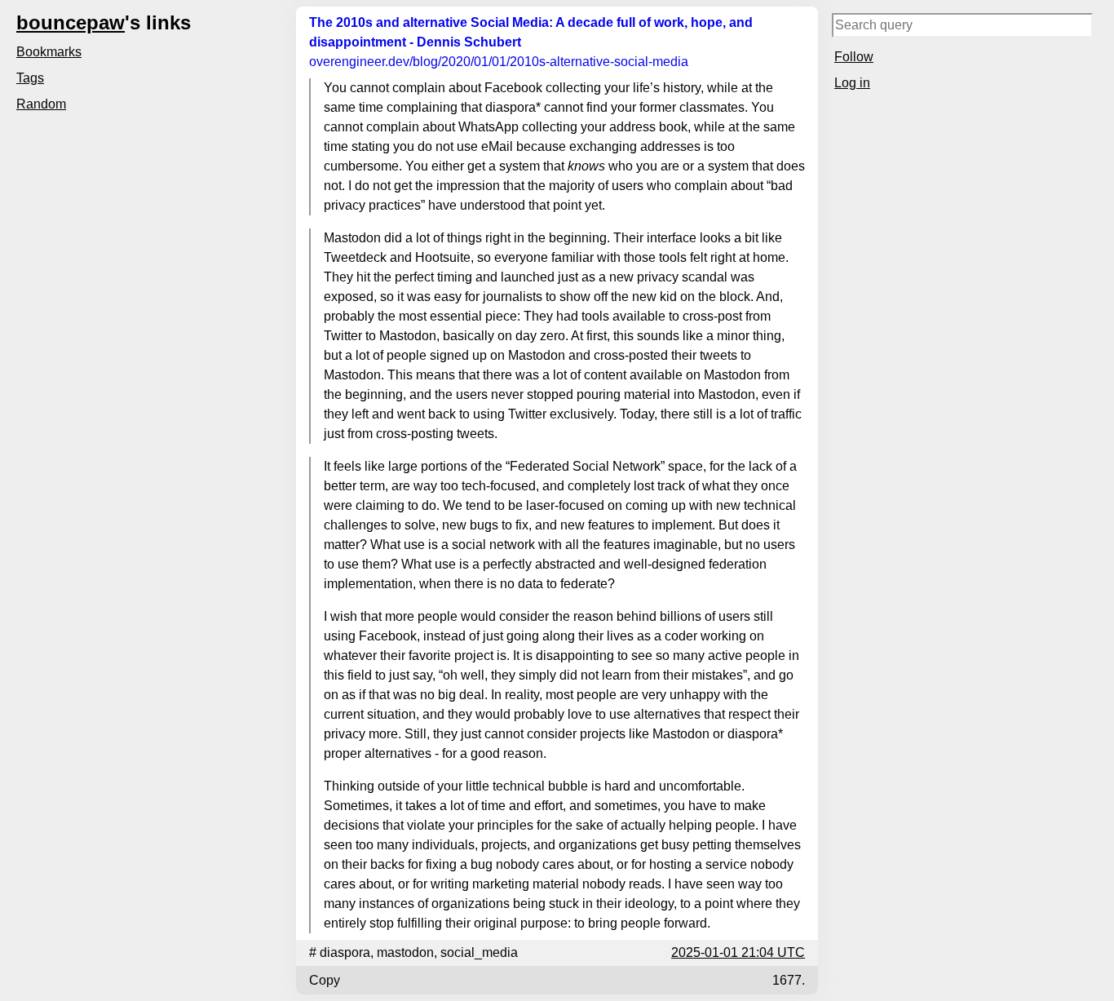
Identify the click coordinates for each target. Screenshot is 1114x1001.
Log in (852, 83)
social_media (479, 952)
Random (41, 104)
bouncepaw (70, 22)
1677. (788, 980)
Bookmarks (49, 52)
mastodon (405, 952)
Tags (30, 78)
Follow (853, 57)
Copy (324, 980)
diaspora (345, 952)
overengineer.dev (498, 62)
